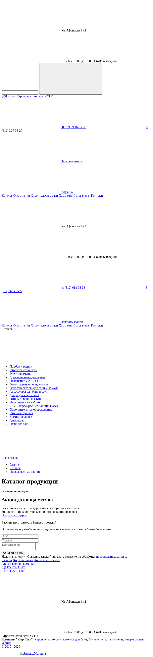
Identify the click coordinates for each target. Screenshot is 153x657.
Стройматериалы (21, 413)
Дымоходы (17, 420)
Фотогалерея (81, 195)
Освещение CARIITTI (25, 380)
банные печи (97, 639)
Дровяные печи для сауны (27, 377)
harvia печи (115, 639)
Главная (15, 464)
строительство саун (48, 639)
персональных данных (111, 556)
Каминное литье (21, 416)
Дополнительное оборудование (31, 409)
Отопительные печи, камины (29, 384)
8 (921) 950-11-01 (13, 571)
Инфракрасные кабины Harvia (38, 406)
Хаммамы (65, 195)
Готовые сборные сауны (26, 398)
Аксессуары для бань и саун (29, 391)
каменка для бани (75, 639)
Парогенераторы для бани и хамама (34, 388)
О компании (21, 195)
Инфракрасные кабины (25, 402)
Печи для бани (19, 424)
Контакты (97, 195)
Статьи (6, 563)
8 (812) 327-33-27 (13, 567)
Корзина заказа (23, 560)
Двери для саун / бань (24, 395)
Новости (54, 560)
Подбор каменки (21, 366)
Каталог (7, 195)
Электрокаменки (21, 373)
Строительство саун (44, 195)
